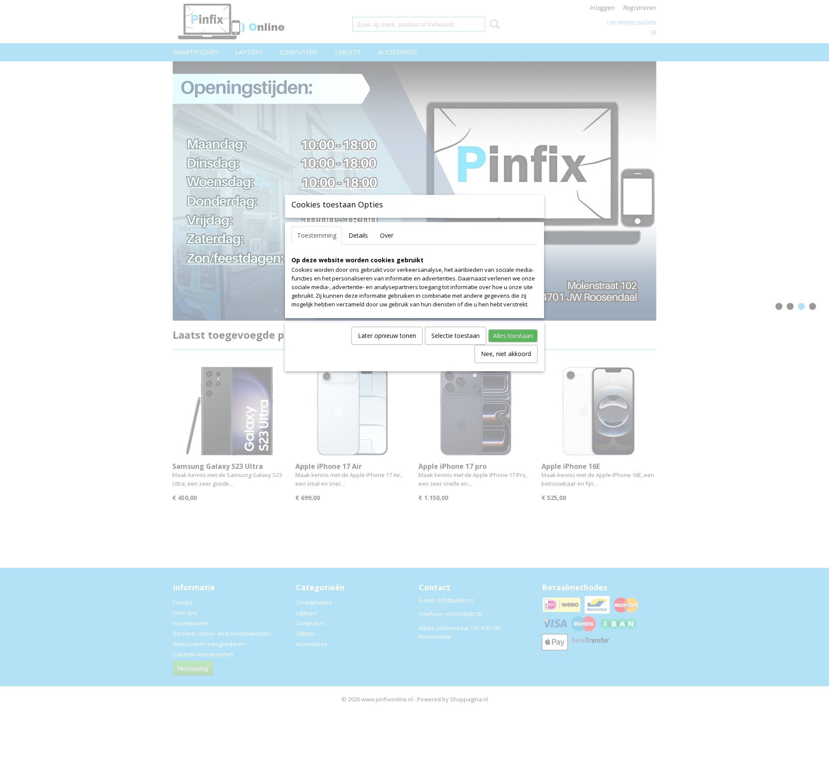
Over (386, 235)
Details (358, 235)
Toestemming (316, 235)
